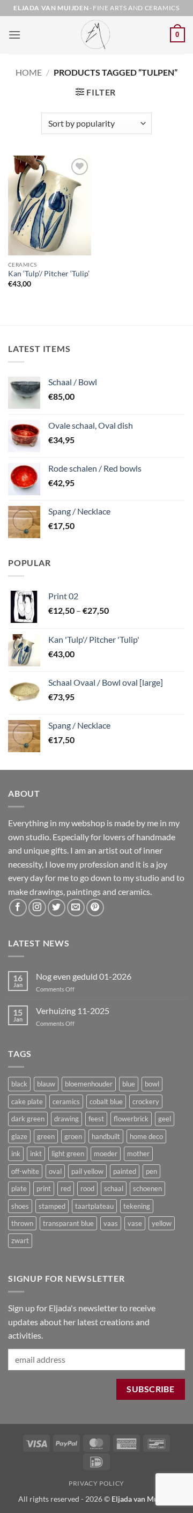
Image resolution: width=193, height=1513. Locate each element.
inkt (36, 1153)
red (66, 1188)
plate (19, 1188)
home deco (146, 1136)
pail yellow (87, 1171)
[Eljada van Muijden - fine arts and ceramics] (96, 35)
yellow (162, 1223)
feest (96, 1118)
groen (73, 1136)
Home (29, 72)
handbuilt (106, 1136)
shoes (20, 1206)
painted (124, 1171)
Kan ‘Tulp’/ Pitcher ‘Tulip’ (49, 273)
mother (138, 1153)
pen (151, 1171)
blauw (46, 1083)
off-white (25, 1171)
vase (135, 1223)
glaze (19, 1136)
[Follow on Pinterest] (95, 907)
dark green (27, 1118)
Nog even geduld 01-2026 (83, 976)
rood (87, 1188)
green (46, 1136)
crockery (145, 1101)
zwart (20, 1240)
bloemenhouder (89, 1083)
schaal (113, 1188)
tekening (136, 1206)
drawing (66, 1118)
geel (164, 1118)
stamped (52, 1206)
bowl (152, 1083)
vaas (110, 1223)
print (43, 1188)
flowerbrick (131, 1118)
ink (15, 1153)
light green (67, 1153)
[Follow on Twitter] (56, 907)
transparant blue (68, 1223)
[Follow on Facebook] (18, 907)
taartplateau (94, 1206)
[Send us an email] (76, 907)
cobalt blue (106, 1101)
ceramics (66, 1101)
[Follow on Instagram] (37, 907)
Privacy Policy (96, 1483)
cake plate (27, 1101)
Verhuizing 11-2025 (72, 1010)
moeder (105, 1153)
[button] (14, 34)
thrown (22, 1223)
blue (128, 1083)
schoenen (147, 1188)
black (19, 1083)
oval (55, 1171)
